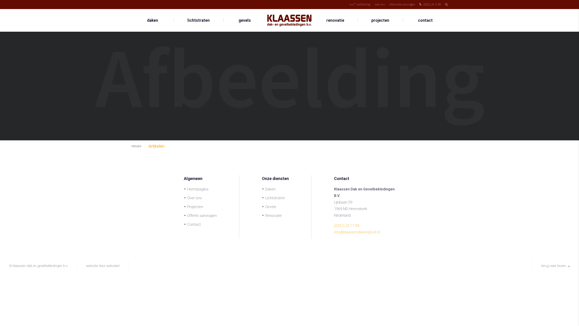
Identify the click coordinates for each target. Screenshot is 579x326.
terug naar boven (554, 266)
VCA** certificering (359, 4)
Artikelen (156, 146)
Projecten (380, 20)
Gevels (245, 20)
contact (425, 20)
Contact (194, 224)
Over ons (380, 4)
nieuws (136, 146)
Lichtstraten (198, 20)
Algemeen (193, 178)
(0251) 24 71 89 (431, 4)
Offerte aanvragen (202, 215)
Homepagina (197, 189)
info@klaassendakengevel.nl (357, 232)
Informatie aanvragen (402, 4)
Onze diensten (275, 178)
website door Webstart (103, 266)
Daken (152, 20)
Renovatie (335, 20)
